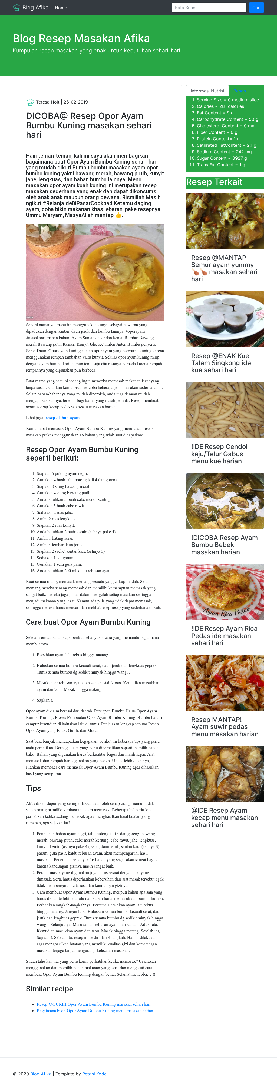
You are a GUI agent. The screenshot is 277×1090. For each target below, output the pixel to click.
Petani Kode (94, 1073)
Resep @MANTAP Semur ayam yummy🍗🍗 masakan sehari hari (224, 268)
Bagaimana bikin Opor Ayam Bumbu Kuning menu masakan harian (95, 1010)
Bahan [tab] (239, 91)
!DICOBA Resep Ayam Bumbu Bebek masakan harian (224, 545)
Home (62, 7)
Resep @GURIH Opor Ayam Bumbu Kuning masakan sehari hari (93, 1004)
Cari (256, 7)
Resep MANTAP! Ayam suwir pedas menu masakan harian (225, 727)
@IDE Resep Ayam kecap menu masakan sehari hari (224, 817)
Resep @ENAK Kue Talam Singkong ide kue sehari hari (221, 363)
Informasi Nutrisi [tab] (207, 91)
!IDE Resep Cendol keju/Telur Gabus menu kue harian (219, 454)
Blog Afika (34, 7)
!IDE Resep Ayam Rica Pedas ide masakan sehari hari (224, 636)
